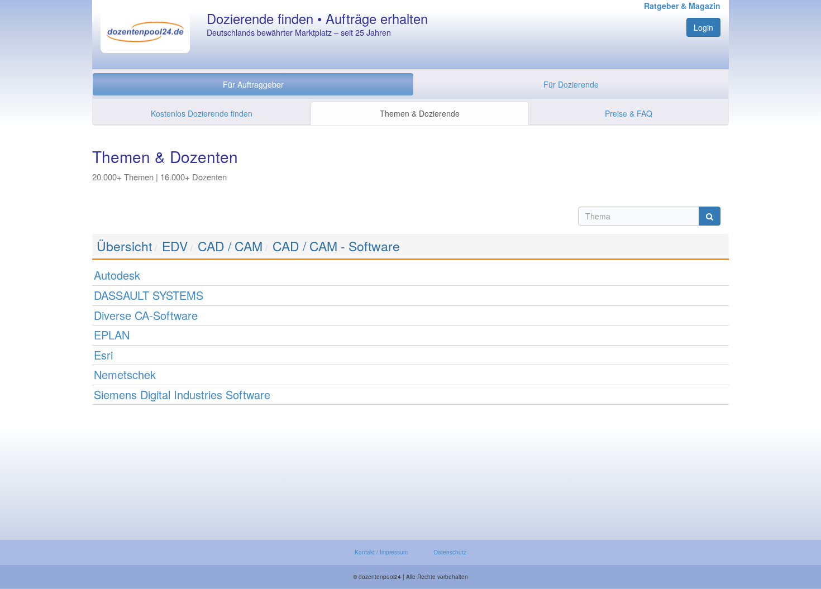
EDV (175, 246)
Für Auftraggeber (253, 84)
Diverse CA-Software (146, 315)
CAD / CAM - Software (336, 246)
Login (703, 27)
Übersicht (124, 246)
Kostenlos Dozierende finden (201, 113)
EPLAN (112, 335)
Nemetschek (125, 374)
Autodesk (117, 275)
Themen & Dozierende (420, 113)
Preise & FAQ (628, 113)
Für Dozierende (571, 84)
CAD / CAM (230, 246)
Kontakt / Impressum (381, 552)
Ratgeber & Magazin (682, 5)
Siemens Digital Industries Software (182, 394)
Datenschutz (450, 552)
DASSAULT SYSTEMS (148, 295)
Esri (103, 355)
